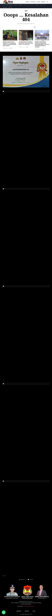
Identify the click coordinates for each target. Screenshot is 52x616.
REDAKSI (27, 611)
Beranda (27, 1)
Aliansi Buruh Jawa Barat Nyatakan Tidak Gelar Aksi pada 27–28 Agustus (26, 43)
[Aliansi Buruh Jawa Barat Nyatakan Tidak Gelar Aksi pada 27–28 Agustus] (26, 35)
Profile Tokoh (10, 7)
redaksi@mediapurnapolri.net (29, 606)
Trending (43, 1)
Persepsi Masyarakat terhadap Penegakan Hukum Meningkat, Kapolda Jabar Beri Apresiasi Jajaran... (42, 44)
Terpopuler (33, 1)
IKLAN (34, 611)
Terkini (38, 1)
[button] (47, 1)
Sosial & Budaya (5, 7)
